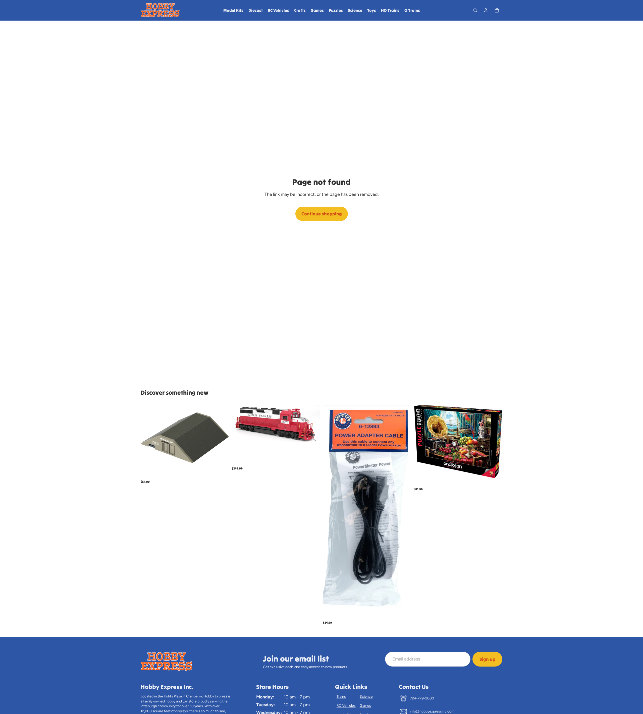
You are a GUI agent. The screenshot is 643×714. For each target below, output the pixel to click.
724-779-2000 (422, 698)
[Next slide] (312, 424)
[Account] (485, 10)
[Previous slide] (239, 424)
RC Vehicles (346, 705)
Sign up (487, 659)
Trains (341, 696)
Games (365, 705)
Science (366, 696)
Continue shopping (321, 214)
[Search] (475, 10)
